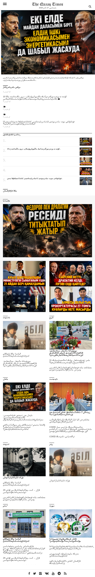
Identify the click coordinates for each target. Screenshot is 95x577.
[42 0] (24, 299)
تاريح (51, 318)
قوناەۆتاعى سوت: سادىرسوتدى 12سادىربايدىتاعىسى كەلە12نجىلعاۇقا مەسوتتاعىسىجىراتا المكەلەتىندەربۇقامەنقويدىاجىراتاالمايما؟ (38, 123)
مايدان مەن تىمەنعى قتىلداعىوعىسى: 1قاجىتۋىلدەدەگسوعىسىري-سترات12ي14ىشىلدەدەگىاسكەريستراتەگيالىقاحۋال (23, 418)
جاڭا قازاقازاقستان (10, 191)
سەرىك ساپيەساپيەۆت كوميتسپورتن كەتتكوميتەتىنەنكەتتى (64, 555)
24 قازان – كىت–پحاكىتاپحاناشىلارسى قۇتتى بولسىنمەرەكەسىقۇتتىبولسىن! (21, 491)
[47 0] (70, 273)
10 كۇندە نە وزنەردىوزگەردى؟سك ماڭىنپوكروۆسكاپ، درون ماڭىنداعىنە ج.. (34, 149)
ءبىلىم (5, 506)
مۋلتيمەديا (6, 201)
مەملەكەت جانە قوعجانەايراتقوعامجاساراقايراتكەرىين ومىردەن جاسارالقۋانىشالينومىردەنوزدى (70, 369)
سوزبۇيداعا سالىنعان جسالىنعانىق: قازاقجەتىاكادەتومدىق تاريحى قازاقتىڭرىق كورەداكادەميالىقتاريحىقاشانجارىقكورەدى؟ (20, 363)
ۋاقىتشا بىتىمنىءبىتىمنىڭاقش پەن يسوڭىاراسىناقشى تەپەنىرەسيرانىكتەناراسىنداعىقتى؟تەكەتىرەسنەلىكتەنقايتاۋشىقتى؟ (24, 427)
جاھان (5, 379)
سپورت (51, 506)
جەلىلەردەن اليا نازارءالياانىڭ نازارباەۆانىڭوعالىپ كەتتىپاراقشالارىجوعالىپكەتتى (69, 421)
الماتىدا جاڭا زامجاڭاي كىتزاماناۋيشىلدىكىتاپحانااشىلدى (16, 355)
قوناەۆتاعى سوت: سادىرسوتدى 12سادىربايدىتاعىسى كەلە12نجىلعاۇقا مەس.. (34, 178)
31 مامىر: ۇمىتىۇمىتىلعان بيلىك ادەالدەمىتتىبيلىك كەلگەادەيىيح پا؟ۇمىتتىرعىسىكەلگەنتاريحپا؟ (69, 361)
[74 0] (24, 273)
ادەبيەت (6, 444)
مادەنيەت (6, 318)
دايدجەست (53, 379)
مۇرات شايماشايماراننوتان (59, 481)
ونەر (51, 444)
